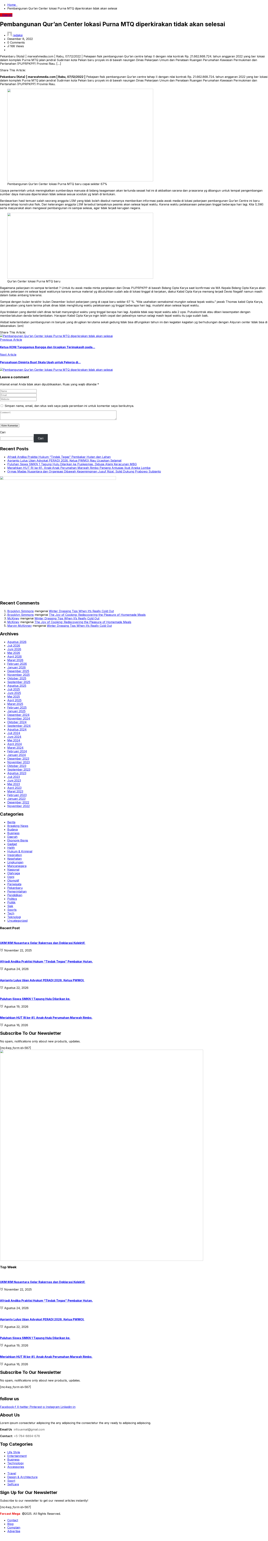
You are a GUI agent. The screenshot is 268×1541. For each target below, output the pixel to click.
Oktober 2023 (16, 766)
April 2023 (14, 788)
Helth (11, 848)
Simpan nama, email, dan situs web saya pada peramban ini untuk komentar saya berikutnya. (69, 406)
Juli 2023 (13, 777)
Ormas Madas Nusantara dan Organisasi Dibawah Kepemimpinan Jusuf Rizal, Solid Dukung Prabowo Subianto (84, 471)
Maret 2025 (15, 704)
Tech (10, 913)
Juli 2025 (13, 689)
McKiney (13, 618)
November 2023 (18, 762)
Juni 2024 (14, 737)
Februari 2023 (17, 795)
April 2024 (14, 744)
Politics (12, 899)
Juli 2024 (13, 733)
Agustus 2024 (17, 729)
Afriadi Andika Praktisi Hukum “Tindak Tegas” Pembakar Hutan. (46, 961)
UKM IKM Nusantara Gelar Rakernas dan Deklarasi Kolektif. (42, 943)
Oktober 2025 (16, 678)
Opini (10, 877)
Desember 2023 (18, 758)
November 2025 (18, 675)
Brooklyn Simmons (20, 611)
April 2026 (14, 656)
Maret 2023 (15, 791)
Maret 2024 (15, 747)
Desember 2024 (18, 715)
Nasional (13, 869)
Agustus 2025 (16, 685)
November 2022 (18, 806)
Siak (10, 906)
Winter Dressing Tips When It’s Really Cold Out (81, 611)
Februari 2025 (17, 707)
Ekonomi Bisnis (17, 840)
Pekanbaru (15, 888)
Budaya (12, 829)
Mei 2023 (13, 784)
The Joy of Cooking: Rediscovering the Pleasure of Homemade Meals (97, 615)
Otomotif (13, 880)
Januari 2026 (16, 667)
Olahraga (13, 873)
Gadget (12, 844)
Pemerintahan (17, 891)
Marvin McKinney (19, 625)
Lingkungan (15, 862)
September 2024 (19, 726)
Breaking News (17, 826)
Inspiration (14, 855)
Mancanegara (16, 866)
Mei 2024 (13, 740)
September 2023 (18, 769)
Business (13, 833)
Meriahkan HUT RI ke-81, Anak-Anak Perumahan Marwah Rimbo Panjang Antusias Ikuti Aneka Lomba (78, 468)
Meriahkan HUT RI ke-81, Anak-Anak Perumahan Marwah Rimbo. (46, 1017)
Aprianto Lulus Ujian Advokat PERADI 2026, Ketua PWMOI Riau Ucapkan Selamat (64, 460)
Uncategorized (17, 920)
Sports (12, 910)
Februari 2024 (17, 751)
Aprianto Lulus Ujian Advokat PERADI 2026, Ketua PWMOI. (42, 980)
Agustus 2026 (16, 642)
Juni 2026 (14, 649)
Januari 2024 (16, 755)
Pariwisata (14, 884)
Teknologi (14, 917)
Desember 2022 (18, 802)
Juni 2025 (14, 693)
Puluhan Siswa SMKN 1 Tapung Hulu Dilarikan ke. (35, 999)
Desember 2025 (18, 671)
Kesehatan (14, 858)
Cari (2, 432)
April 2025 (14, 700)
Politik (11, 902)
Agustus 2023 (16, 773)
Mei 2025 (13, 696)
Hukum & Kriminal (19, 851)
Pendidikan (14, 895)
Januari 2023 (16, 798)
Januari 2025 (16, 711)
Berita (11, 822)
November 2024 (18, 718)
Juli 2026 (13, 645)
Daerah (12, 837)
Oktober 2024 (17, 722)
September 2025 (18, 682)
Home (12, 5)
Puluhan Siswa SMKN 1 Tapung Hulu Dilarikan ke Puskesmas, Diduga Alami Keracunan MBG (72, 464)
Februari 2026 (17, 664)
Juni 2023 (14, 780)
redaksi (18, 35)
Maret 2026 (15, 660)
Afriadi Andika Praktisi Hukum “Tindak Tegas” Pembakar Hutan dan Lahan (59, 457)
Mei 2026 (13, 653)
